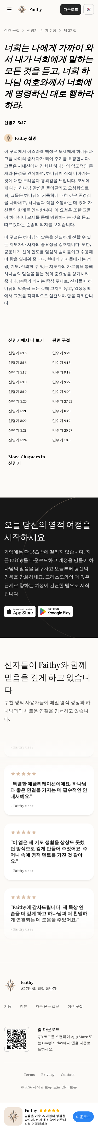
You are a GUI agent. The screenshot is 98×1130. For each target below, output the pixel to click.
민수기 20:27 (62, 430)
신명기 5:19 (17, 391)
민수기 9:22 (61, 382)
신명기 (32, 30)
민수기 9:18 (61, 362)
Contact (67, 1074)
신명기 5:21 (17, 411)
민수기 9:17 (61, 372)
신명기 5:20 (17, 401)
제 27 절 (70, 30)
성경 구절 (12, 30)
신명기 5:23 (17, 430)
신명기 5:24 (17, 440)
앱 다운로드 (49, 1029)
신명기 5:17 (17, 372)
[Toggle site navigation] (9, 9)
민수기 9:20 (61, 391)
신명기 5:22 (17, 420)
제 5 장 (50, 30)
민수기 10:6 (61, 440)
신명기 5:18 (17, 382)
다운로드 (71, 9)
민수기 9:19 (61, 420)
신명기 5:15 (17, 352)
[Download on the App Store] (20, 611)
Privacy (48, 1074)
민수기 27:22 (62, 401)
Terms (29, 1074)
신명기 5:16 (17, 362)
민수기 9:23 (61, 352)
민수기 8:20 (61, 411)
